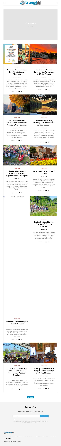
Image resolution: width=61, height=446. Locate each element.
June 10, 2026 (17, 178)
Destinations (28, 437)
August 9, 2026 (17, 77)
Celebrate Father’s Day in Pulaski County (17, 322)
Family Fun (17, 67)
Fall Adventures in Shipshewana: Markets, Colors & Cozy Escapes (17, 122)
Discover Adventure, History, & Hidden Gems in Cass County (43, 122)
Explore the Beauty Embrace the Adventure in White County (44, 72)
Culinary (18, 437)
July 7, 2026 (44, 128)
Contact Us (9, 439)
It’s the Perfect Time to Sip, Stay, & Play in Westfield (44, 224)
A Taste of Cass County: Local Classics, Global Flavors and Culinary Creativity (17, 372)
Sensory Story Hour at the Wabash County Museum (17, 72)
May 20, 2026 (44, 176)
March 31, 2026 (44, 376)
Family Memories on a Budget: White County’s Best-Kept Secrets (44, 370)
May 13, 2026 (17, 326)
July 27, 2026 (44, 77)
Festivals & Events (41, 437)
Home (5, 437)
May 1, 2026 (17, 378)
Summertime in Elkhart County (43, 172)
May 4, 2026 (44, 229)
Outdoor (53, 437)
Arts (11, 437)
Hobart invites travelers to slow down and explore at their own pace (17, 173)
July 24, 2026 (17, 128)
